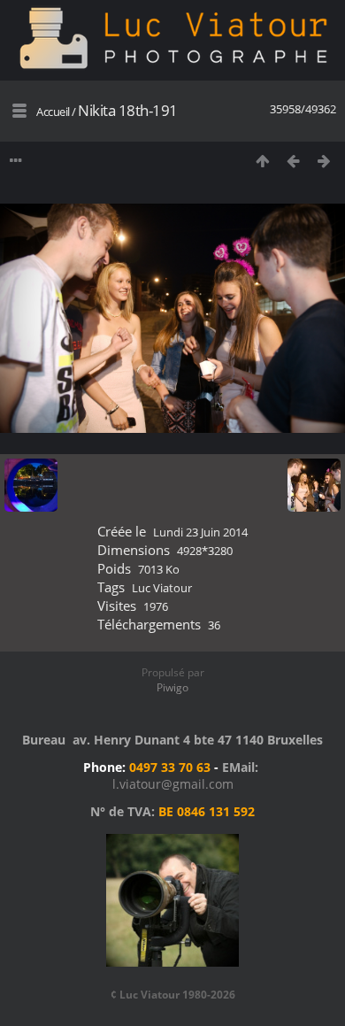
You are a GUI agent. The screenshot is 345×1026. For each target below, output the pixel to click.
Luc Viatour (162, 588)
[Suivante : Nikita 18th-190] (324, 160)
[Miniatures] (262, 160)
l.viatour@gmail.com (173, 783)
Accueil (53, 112)
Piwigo (172, 687)
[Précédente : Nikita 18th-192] (293, 160)
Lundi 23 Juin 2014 (200, 532)
